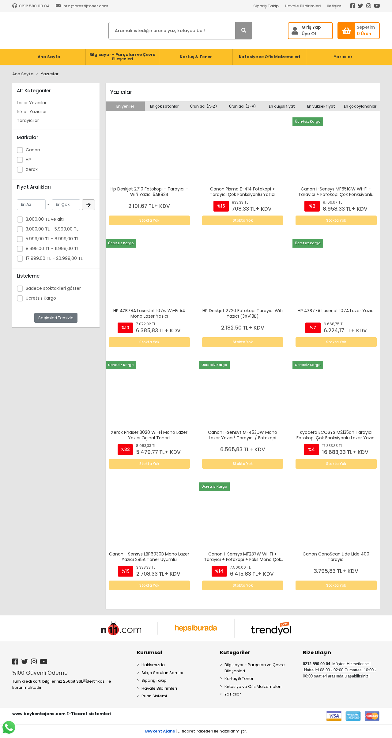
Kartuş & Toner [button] (196, 57)
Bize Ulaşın (317, 652)
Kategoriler (235, 652)
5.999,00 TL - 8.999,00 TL (52, 239)
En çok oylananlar (360, 106)
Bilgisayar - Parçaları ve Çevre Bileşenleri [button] (122, 57)
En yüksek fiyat (321, 106)
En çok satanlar (164, 106)
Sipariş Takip (266, 6)
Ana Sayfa (49, 57)
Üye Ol (309, 34)
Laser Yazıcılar (32, 103)
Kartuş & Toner (239, 678)
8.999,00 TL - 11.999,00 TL (52, 248)
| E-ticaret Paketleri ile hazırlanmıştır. (196, 731)
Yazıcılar (232, 694)
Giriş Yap (311, 27)
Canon (33, 150)
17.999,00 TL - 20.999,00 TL (54, 258)
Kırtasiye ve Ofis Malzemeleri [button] (269, 57)
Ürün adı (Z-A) (242, 106)
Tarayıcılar (28, 120)
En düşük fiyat (282, 106)
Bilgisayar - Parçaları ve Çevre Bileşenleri (254, 668)
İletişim (334, 6)
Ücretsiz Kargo (41, 298)
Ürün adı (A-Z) (203, 106)
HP (28, 160)
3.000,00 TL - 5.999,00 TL (52, 229)
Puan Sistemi (154, 696)
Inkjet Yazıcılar (32, 112)
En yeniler (125, 106)
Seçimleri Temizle (56, 318)
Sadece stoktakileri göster (53, 288)
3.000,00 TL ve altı (45, 219)
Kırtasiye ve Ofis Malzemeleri (252, 686)
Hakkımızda (153, 665)
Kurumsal (149, 652)
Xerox (32, 169)
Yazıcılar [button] (343, 57)
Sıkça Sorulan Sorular (162, 673)
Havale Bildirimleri (303, 6)
